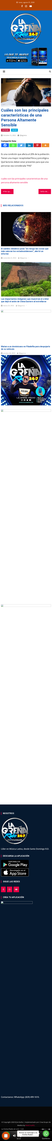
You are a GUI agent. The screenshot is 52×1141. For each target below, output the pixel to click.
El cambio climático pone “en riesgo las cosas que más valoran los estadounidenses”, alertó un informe (24, 251)
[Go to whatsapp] (46, 1133)
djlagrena (23, 135)
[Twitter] (21, 145)
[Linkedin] (29, 145)
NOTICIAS (5, 130)
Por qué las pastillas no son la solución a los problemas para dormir (9, 191)
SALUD (14, 130)
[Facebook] (5, 145)
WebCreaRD (29, 1125)
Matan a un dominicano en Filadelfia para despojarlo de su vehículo (25, 347)
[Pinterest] (37, 145)
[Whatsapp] (13, 145)
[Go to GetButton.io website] (46, 1138)
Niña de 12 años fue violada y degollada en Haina (46, 191)
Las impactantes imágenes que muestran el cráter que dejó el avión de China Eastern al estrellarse (25, 300)
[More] (45, 145)
